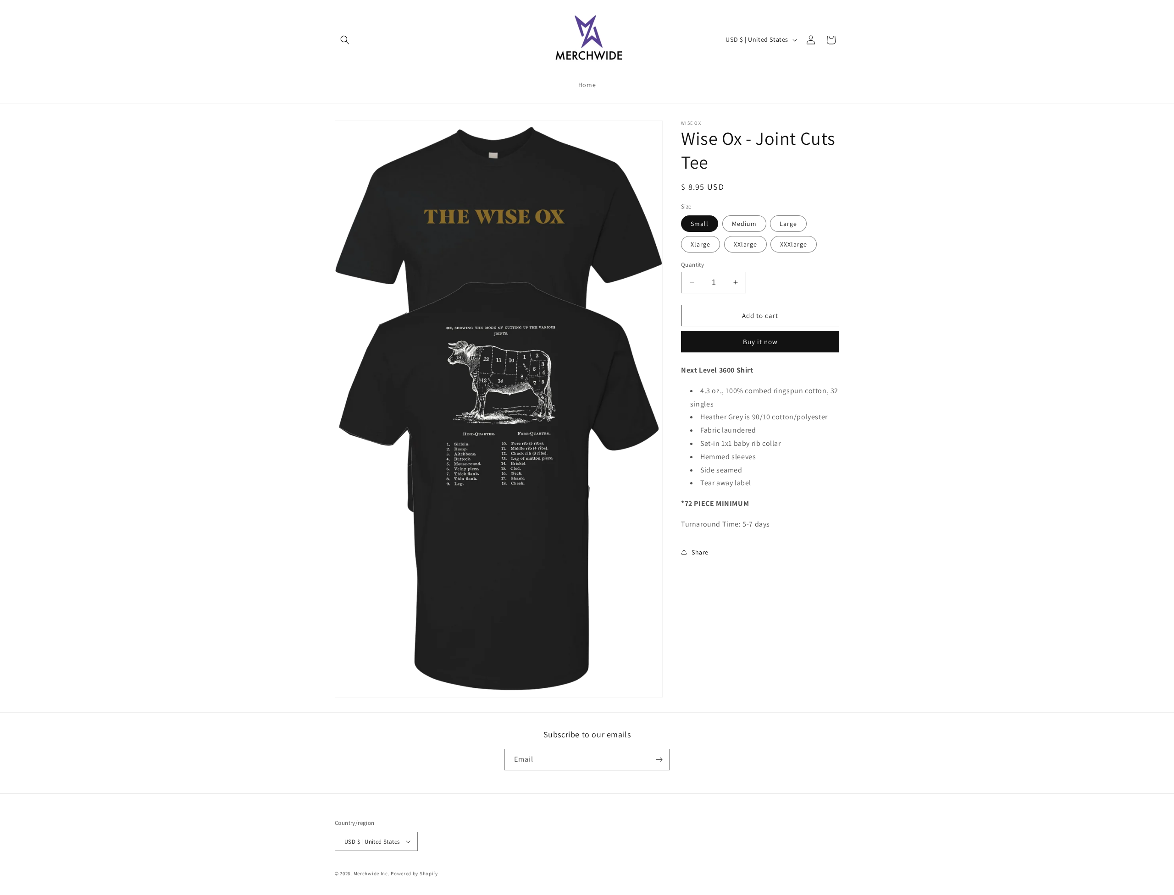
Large (788, 223)
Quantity (692, 264)
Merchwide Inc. (372, 873)
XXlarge (745, 244)
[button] (345, 40)
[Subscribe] (659, 759)
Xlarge (700, 244)
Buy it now (760, 341)
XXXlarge (793, 244)
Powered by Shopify (414, 873)
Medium (744, 223)
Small (700, 223)
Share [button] (700, 552)
